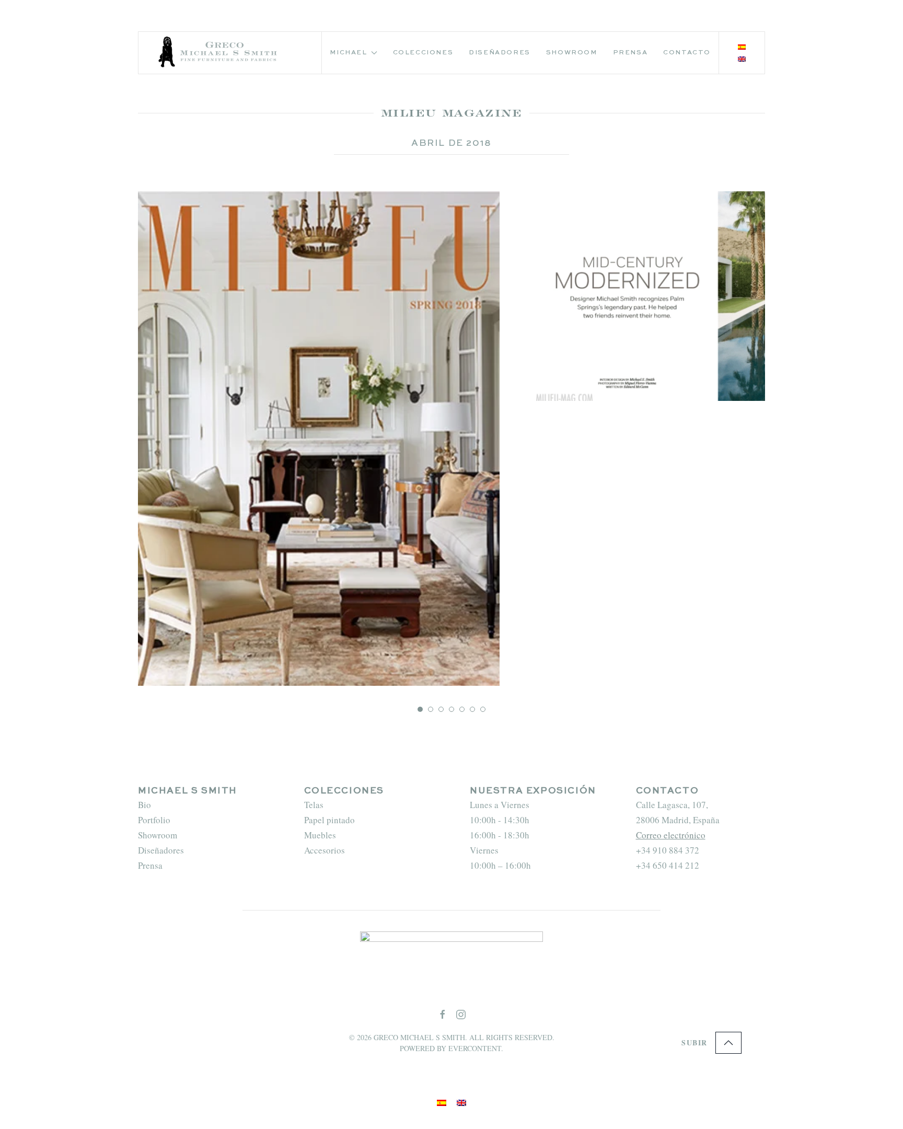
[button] (728, 1043)
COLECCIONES (344, 791)
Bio (144, 805)
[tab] (420, 709)
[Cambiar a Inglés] (742, 59)
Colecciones (423, 53)
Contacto (687, 53)
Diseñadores (499, 53)
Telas (313, 805)
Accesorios (324, 850)
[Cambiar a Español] (742, 47)
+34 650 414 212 (667, 865)
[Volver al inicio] (219, 53)
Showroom (571, 53)
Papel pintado (329, 820)
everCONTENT (474, 1048)
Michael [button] (348, 53)
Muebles (320, 835)
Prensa (630, 53)
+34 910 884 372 (667, 850)
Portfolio (154, 820)
